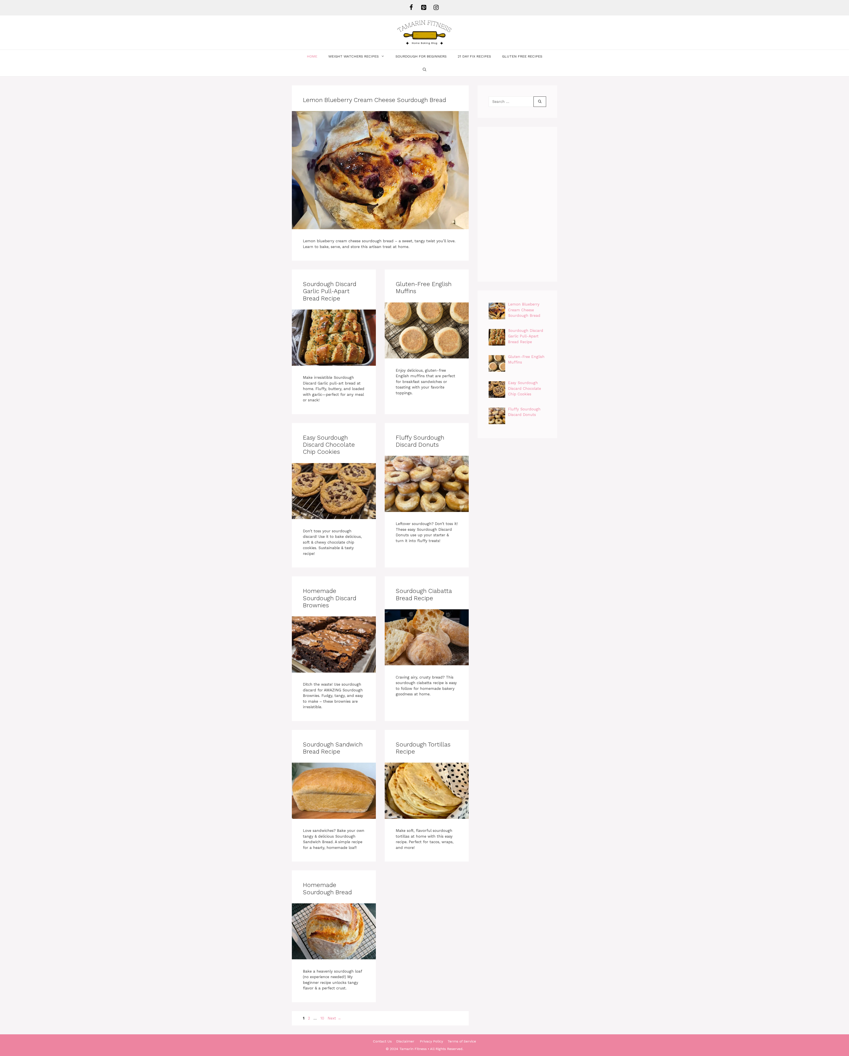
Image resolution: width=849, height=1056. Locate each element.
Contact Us (382, 1041)
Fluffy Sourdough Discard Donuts (420, 441)
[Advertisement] (517, 204)
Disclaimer (405, 1041)
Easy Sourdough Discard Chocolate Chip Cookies (329, 445)
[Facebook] (411, 7)
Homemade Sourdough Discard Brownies (329, 598)
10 (322, 1018)
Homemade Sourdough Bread (327, 888)
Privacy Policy (431, 1041)
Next (334, 1018)
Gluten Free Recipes (522, 56)
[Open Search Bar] (424, 69)
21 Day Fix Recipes (474, 56)
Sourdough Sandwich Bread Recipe (333, 748)
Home (312, 56)
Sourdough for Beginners (421, 56)
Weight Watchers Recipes (353, 56)
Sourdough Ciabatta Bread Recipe (424, 594)
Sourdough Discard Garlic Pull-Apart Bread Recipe (329, 291)
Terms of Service (461, 1041)
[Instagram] (436, 7)
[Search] (539, 101)
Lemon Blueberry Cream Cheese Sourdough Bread (374, 100)
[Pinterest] (423, 7)
